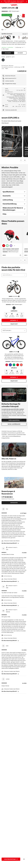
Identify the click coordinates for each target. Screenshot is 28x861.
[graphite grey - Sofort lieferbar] (3, 60)
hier (4, 438)
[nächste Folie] (24, 160)
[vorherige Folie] (21, 160)
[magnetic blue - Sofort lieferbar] (10, 365)
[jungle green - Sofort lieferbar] (14, 364)
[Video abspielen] (14, 395)
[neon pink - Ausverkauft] (6, 364)
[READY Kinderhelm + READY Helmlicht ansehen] (20, 255)
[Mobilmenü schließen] (24, 859)
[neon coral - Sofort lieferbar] (21, 364)
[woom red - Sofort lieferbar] (3, 245)
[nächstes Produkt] (24, 260)
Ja (18, 543)
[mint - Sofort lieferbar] (7, 245)
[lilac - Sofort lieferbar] (11, 245)
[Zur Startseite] (14, 5)
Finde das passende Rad (11, 109)
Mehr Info (24, 33)
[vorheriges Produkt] (21, 260)
